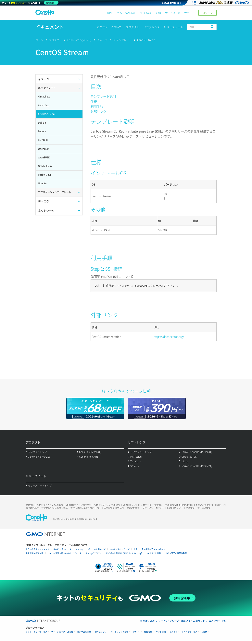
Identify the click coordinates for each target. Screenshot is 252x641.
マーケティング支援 (119, 632)
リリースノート (173, 27)
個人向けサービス (189, 632)
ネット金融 (161, 632)
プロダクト (132, 27)
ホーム (39, 40)
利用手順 (97, 106)
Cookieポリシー (175, 507)
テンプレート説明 (103, 96)
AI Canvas (145, 13)
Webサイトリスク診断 (120, 549)
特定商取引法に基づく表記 (55, 507)
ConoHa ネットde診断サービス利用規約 (142, 504)
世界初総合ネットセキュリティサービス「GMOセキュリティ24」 (55, 549)
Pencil (158, 13)
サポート (189, 13)
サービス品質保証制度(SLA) (110, 507)
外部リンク (98, 111)
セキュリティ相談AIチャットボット (149, 549)
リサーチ (136, 632)
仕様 (94, 101)
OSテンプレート (122, 40)
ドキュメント (49, 27)
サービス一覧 (173, 13)
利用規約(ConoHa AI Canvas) (179, 504)
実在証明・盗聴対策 (34, 553)
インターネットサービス (36, 632)
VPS (119, 13)
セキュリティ (101, 632)
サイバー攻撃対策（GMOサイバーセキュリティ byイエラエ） (74, 553)
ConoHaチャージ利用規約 (78, 504)
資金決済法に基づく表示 (82, 507)
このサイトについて (109, 27)
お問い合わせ (133, 507)
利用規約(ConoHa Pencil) (208, 504)
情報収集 (148, 632)
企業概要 (190, 507)
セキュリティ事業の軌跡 (176, 553)
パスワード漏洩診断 (97, 549)
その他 (204, 632)
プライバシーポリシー (153, 507)
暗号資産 (174, 632)
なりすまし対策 (154, 553)
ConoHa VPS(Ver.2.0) (79, 40)
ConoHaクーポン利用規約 (107, 504)
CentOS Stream (146, 40)
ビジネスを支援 (84, 632)
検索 (212, 27)
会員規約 (30, 504)
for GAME (130, 13)
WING (110, 13)
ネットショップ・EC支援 (62, 632)
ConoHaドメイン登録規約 (50, 504)
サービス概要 (203, 507)
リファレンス (151, 27)
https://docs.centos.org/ (169, 336)
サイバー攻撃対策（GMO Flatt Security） (124, 553)
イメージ (102, 40)
